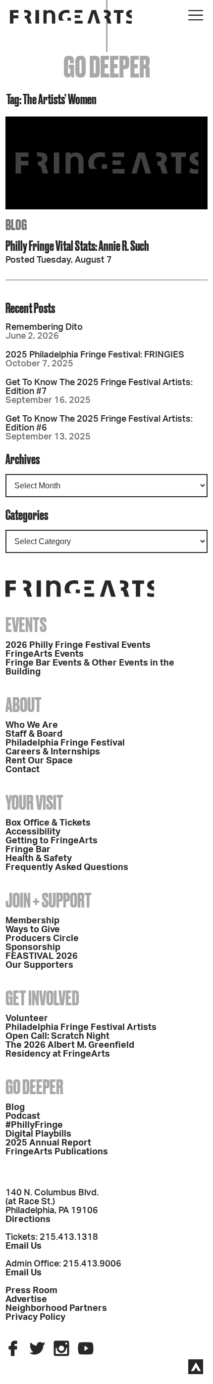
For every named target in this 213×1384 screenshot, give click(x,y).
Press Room (31, 1290)
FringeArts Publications (56, 1151)
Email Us (23, 1246)
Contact (22, 769)
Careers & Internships (52, 752)
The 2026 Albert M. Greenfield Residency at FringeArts (69, 1050)
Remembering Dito (44, 327)
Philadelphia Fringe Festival (65, 743)
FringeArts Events (44, 654)
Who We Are (31, 725)
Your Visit (34, 802)
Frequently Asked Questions (66, 867)
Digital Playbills (38, 1134)
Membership (32, 920)
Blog (15, 1107)
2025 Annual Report (48, 1143)
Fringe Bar (28, 849)
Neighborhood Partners (56, 1308)
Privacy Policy (35, 1317)
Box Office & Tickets (48, 823)
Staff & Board (33, 734)
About (23, 705)
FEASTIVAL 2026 (41, 956)
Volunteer (26, 1018)
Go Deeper (34, 1087)
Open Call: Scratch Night (57, 1036)
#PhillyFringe (34, 1125)
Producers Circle (42, 938)
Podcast (22, 1116)
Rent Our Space (39, 760)
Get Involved (42, 998)
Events (26, 625)
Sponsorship (32, 947)
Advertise (26, 1299)
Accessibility (32, 832)
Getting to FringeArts (51, 840)
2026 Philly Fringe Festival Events (78, 645)
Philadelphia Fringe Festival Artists (81, 1027)
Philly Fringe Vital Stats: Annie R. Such (77, 245)
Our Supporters (39, 965)
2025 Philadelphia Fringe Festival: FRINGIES (94, 355)
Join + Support (48, 900)
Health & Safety (38, 858)
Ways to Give (32, 929)
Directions (28, 1219)
